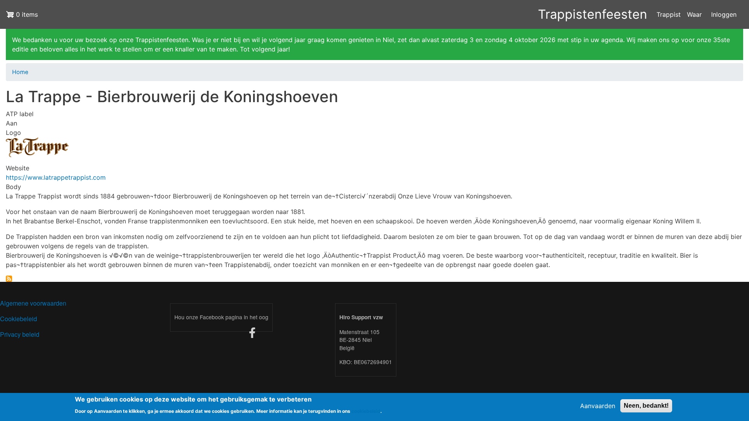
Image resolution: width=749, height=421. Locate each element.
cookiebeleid (365, 411)
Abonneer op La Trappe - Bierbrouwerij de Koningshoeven (9, 279)
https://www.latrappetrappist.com (56, 177)
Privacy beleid (19, 334)
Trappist (669, 14)
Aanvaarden (597, 406)
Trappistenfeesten (592, 14)
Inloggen (724, 14)
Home (20, 72)
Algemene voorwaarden (33, 303)
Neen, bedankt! (646, 405)
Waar (694, 14)
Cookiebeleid (18, 318)
